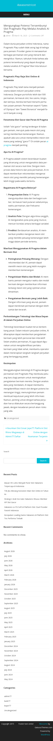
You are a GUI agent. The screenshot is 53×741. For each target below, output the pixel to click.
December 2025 (11, 589)
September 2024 (11, 660)
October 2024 (10, 655)
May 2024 (8, 679)
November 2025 (11, 594)
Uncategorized (13, 418)
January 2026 (9, 584)
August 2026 (9, 551)
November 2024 (11, 651)
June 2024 (8, 674)
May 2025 (8, 622)
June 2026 (8, 560)
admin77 (7, 696)
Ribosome (43, 724)
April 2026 (8, 570)
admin (8, 35)
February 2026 (10, 579)
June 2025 (8, 617)
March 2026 (9, 575)
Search (6, 451)
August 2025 (9, 608)
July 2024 (8, 670)
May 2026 (8, 565)
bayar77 (7, 705)
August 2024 (9, 665)
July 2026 (8, 556)
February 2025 (10, 636)
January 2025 (9, 641)
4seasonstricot (26, 5)
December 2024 (11, 646)
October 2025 (10, 598)
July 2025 (8, 613)
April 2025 (8, 627)
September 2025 (11, 603)
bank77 (7, 701)
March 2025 (9, 632)
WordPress (45, 734)
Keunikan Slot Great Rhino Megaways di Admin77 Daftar (16, 432)
